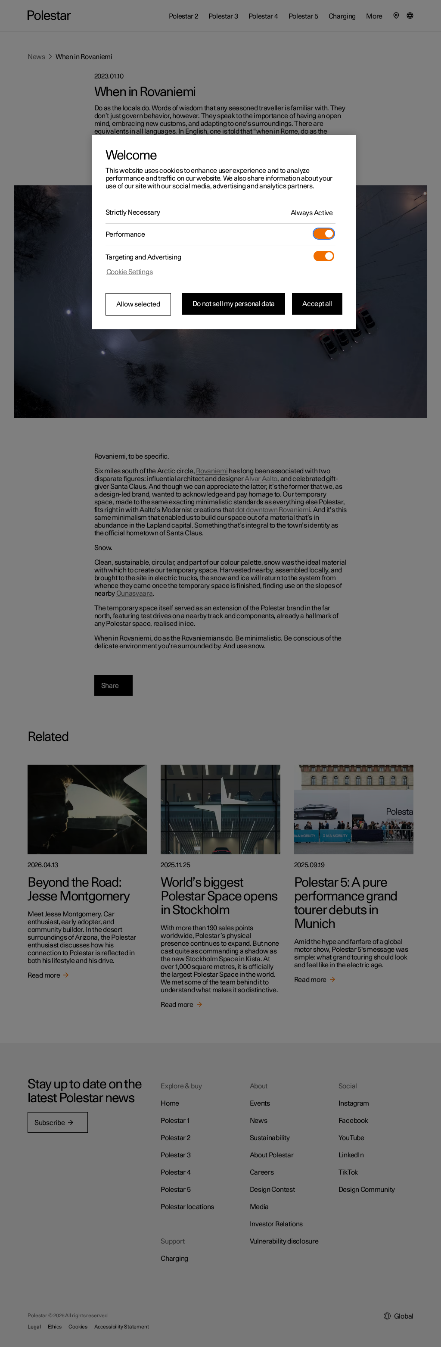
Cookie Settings (129, 272)
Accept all (317, 303)
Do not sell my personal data (234, 303)
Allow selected (138, 304)
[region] (224, 232)
